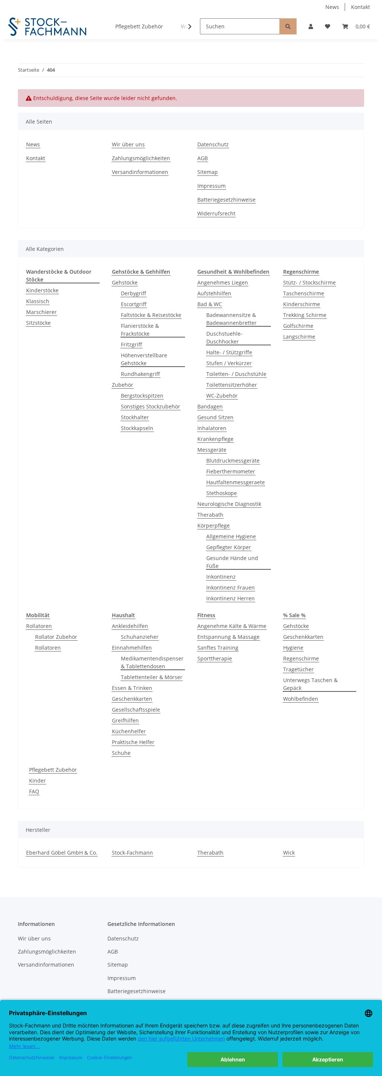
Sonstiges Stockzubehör (150, 406)
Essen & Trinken (132, 687)
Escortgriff (134, 304)
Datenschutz (213, 144)
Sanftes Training (217, 647)
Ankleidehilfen (130, 625)
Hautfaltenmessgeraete (235, 482)
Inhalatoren (211, 428)
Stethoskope (221, 493)
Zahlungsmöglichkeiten (141, 158)
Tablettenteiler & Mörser (151, 677)
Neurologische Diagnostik (229, 503)
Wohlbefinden (300, 698)
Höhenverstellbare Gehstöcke (144, 359)
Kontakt (360, 6)
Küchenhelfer (129, 731)
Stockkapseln (137, 428)
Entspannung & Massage (228, 636)
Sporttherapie (214, 658)
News (332, 6)
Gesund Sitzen (215, 417)
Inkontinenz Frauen (230, 587)
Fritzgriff (131, 344)
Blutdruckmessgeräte (233, 460)
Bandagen (210, 406)
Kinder (37, 780)
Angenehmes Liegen (222, 282)
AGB (202, 158)
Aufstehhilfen (214, 293)
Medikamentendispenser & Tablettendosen (152, 662)
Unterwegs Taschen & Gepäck (310, 684)
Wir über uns (128, 144)
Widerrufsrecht (216, 213)
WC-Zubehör (222, 395)
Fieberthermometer (230, 471)
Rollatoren (39, 625)
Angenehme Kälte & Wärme (231, 625)
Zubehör (122, 384)
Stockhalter (135, 417)
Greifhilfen (125, 720)
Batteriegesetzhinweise (226, 199)
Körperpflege (213, 525)
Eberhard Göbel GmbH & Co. (61, 852)
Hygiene (293, 647)
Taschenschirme (303, 293)
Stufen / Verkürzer (229, 363)
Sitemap (207, 171)
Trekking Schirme (304, 314)
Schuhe (121, 752)
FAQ (34, 791)
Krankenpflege (215, 438)
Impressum (211, 185)
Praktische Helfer (133, 742)
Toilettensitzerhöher (231, 384)
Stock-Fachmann (132, 852)
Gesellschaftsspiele (136, 709)
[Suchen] (288, 26)
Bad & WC (209, 304)
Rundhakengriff (140, 373)
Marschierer (41, 311)
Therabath (210, 514)
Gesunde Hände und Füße (232, 561)
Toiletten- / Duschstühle (236, 373)
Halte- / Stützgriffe (229, 352)
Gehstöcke (125, 282)
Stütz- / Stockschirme (309, 282)
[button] (311, 26)
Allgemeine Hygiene (231, 536)
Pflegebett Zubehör (53, 769)
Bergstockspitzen (142, 395)
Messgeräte (211, 449)
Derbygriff (133, 293)
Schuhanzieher (140, 636)
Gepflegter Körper (228, 547)
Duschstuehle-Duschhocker (224, 337)
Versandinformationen (140, 171)
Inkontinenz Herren (230, 598)
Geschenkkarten (132, 698)
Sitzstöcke (38, 322)
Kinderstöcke (42, 290)
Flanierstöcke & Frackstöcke (140, 329)
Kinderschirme (301, 304)
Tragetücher (298, 669)
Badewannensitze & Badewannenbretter (231, 318)
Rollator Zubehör (56, 636)
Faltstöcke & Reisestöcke (151, 314)
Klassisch (37, 301)
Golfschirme (298, 325)
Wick (289, 852)
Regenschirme (301, 658)
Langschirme (299, 336)
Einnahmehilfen (132, 647)
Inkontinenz (221, 576)
